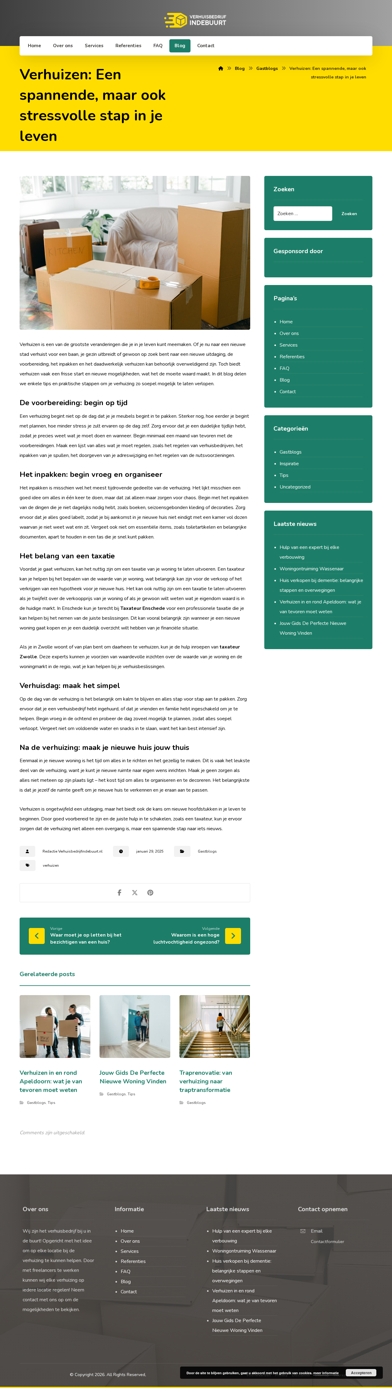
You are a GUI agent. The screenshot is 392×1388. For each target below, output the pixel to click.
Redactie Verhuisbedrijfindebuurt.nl (73, 851)
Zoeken (349, 214)
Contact (288, 391)
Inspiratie (289, 463)
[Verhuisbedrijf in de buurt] (196, 20)
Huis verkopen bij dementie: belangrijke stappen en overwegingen (321, 585)
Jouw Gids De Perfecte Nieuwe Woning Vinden (313, 628)
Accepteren (361, 1372)
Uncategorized (295, 487)
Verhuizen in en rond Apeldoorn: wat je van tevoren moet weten (320, 607)
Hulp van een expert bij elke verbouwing (309, 552)
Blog (285, 380)
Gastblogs (207, 851)
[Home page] (220, 68)
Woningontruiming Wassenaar (312, 568)
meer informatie (326, 1373)
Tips (51, 1102)
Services (289, 345)
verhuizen (51, 865)
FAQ (284, 368)
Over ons (289, 333)
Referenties (292, 356)
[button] (119, 893)
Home (286, 321)
